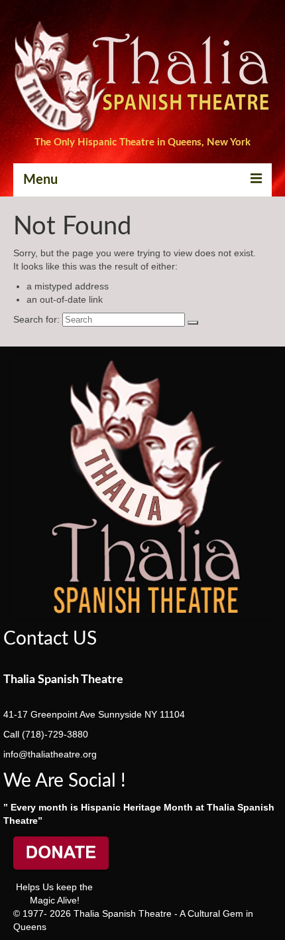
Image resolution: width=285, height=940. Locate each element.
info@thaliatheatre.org (50, 754)
